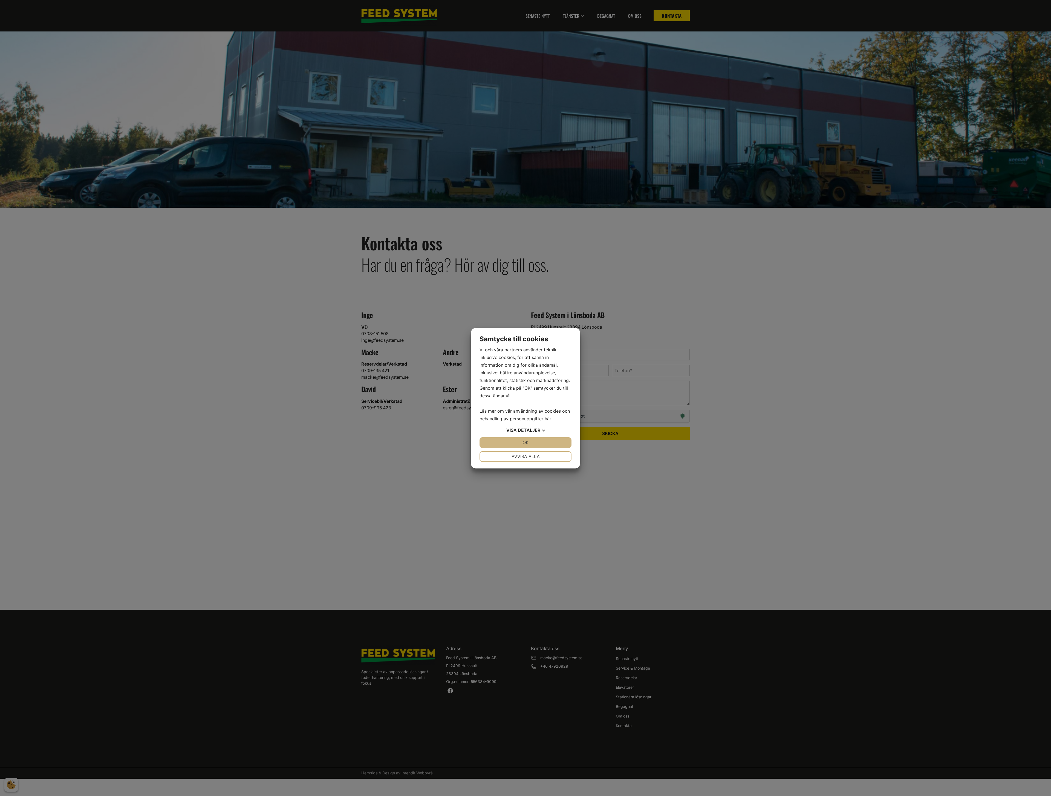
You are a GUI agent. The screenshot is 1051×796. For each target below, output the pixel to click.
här (548, 418)
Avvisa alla (526, 456)
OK (525, 442)
